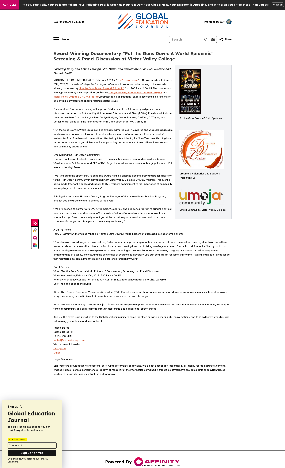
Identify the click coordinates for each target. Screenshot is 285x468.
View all (277, 4)
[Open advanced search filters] (213, 39)
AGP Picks (9, 4)
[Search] (205, 39)
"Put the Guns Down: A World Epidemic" (101, 88)
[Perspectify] (34, 230)
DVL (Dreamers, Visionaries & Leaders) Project (135, 92)
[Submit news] (34, 223)
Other (56, 352)
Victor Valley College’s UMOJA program (76, 96)
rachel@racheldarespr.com (68, 340)
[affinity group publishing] (34, 237)
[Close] (58, 403)
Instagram (59, 348)
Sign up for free (32, 453)
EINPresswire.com (127, 80)
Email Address (17, 439)
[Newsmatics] (34, 245)
